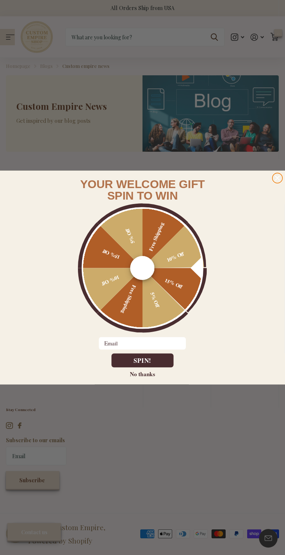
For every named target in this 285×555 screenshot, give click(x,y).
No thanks (142, 374)
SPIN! (143, 360)
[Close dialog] (277, 178)
